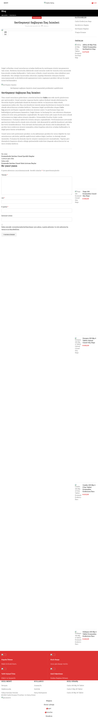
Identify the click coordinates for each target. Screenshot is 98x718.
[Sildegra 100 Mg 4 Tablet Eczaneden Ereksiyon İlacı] (78, 638)
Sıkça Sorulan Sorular (9, 693)
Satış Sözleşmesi (40, 693)
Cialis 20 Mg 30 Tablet (75, 693)
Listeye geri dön (7, 158)
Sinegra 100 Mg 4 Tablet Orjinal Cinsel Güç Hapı (89, 340)
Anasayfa (37, 685)
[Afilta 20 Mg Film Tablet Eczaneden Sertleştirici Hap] (78, 116)
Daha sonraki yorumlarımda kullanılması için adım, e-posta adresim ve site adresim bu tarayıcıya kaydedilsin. (34, 228)
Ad (3, 198)
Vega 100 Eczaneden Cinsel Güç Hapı (89, 193)
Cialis (45, 98)
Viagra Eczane (80, 32)
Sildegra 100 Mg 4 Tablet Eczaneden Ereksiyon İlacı (89, 634)
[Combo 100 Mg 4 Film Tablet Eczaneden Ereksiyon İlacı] (78, 556)
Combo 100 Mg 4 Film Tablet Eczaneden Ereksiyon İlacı (89, 488)
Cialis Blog (12, 15)
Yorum (4, 175)
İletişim (4, 685)
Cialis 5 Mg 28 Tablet (74, 689)
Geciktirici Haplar (82, 25)
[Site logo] (49, 3)
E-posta (4, 207)
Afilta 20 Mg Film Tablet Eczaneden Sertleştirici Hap (89, 47)
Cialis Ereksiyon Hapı (83, 21)
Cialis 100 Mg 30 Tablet (75, 685)
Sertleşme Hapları (82, 29)
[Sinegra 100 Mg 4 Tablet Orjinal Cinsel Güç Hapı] (78, 409)
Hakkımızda (6, 689)
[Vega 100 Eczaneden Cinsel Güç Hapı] (78, 262)
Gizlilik (37, 689)
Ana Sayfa (4, 15)
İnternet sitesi (6, 216)
